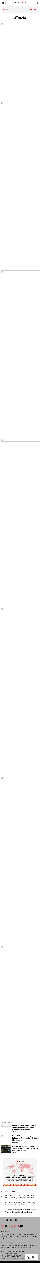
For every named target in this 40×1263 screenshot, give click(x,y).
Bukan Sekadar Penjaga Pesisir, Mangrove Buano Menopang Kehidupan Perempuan (24, 1127)
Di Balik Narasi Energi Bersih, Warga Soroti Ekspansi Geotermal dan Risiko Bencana (25, 1148)
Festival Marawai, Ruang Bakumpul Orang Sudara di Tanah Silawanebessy (25, 1138)
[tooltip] (3, 1220)
